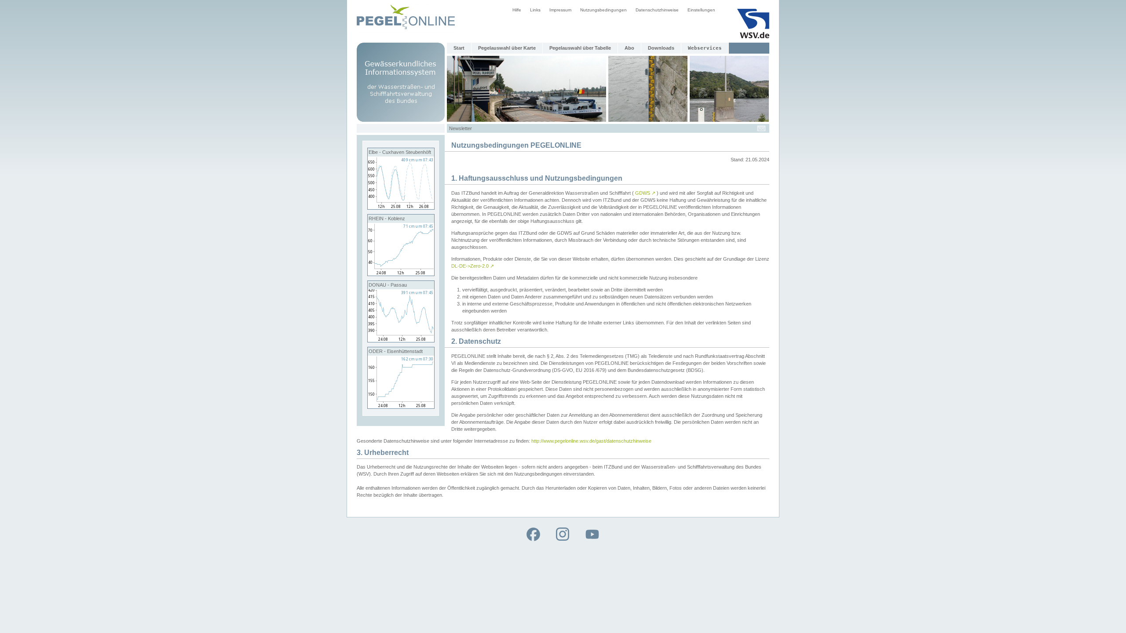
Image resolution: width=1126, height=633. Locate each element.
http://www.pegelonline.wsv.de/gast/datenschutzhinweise (591, 441)
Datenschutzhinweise (657, 9)
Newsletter (460, 128)
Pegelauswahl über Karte (507, 48)
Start (458, 48)
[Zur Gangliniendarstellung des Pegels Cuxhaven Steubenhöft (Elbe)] (401, 207)
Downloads (661, 48)
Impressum (560, 9)
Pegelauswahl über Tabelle (580, 48)
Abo (629, 48)
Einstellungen (701, 9)
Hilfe (516, 9)
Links (535, 9)
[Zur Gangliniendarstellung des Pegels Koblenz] (401, 273)
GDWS (645, 193)
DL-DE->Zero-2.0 (472, 266)
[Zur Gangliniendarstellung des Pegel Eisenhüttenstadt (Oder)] (401, 406)
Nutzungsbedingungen (603, 9)
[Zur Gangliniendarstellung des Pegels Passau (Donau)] (401, 340)
